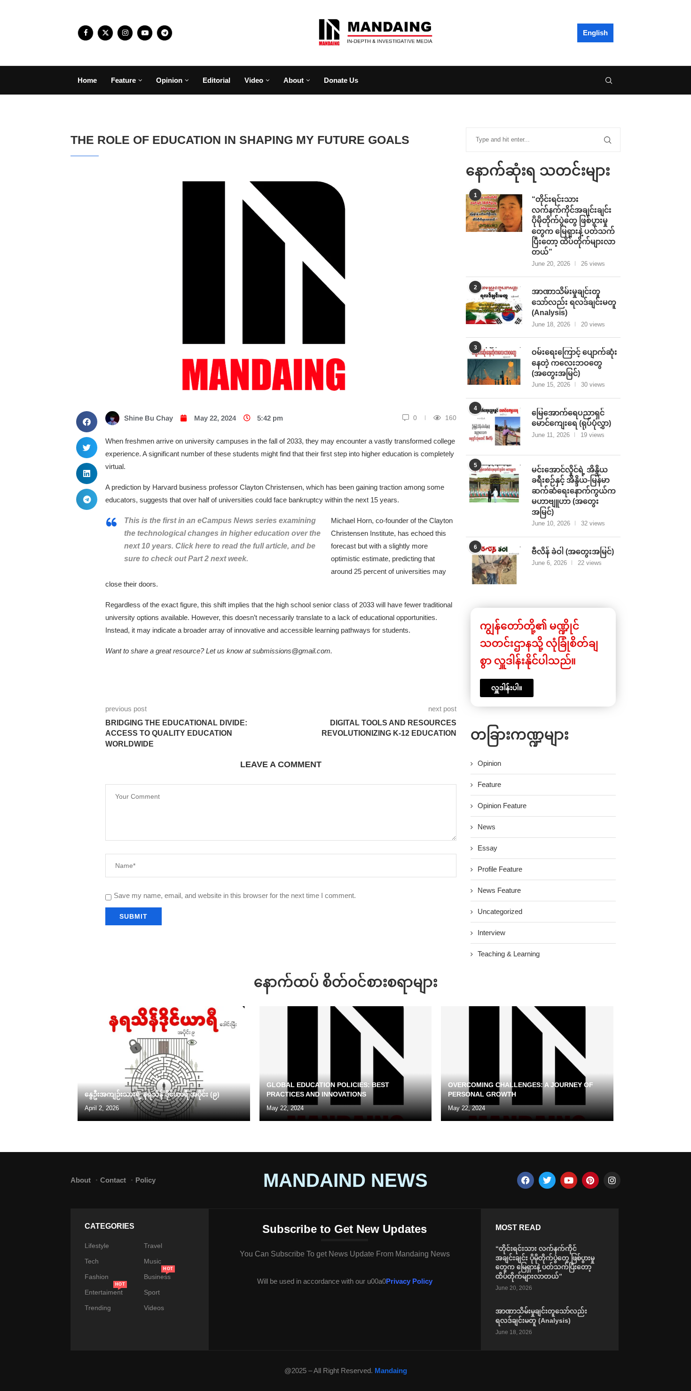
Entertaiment (104, 1292)
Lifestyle (97, 1245)
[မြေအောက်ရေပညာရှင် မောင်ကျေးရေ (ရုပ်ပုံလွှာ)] (494, 426)
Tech (92, 1261)
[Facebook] (86, 33)
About (293, 80)
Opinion (169, 80)
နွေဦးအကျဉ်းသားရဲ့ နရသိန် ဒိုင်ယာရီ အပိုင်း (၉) (152, 1094)
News (486, 827)
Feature (123, 80)
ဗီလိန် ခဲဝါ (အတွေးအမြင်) (573, 552)
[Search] (608, 81)
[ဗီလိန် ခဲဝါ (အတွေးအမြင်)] (494, 565)
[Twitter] (105, 33)
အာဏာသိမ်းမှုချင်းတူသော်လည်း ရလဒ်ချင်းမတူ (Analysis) (574, 302)
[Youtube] (145, 33)
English (595, 33)
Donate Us (341, 80)
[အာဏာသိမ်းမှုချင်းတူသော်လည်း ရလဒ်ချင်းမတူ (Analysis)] (494, 305)
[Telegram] (165, 33)
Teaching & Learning (509, 954)
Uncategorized (500, 911)
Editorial (216, 80)
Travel (153, 1245)
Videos (154, 1307)
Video (253, 80)
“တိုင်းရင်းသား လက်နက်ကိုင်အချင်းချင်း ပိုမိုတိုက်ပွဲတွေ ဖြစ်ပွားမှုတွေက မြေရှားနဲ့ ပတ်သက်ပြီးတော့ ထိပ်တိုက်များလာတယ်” (573, 225)
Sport (152, 1292)
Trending (98, 1307)
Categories (109, 1226)
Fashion (97, 1276)
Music (152, 1261)
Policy (145, 1180)
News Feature (499, 890)
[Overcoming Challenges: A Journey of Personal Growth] (527, 1063)
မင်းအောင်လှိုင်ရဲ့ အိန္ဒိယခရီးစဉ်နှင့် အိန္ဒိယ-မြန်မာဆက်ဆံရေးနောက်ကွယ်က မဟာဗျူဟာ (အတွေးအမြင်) (574, 491)
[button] (86, 421)
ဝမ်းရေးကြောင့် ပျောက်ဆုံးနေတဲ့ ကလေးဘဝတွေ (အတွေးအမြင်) (574, 362)
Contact (113, 1180)
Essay (487, 848)
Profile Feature (500, 869)
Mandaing (391, 1371)
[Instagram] (125, 33)
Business (157, 1276)
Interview (491, 933)
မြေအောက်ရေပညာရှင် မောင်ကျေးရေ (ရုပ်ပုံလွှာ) (571, 418)
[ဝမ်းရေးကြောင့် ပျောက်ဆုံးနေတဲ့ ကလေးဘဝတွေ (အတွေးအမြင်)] (494, 366)
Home (87, 80)
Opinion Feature (502, 806)
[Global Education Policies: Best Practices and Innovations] (345, 1063)
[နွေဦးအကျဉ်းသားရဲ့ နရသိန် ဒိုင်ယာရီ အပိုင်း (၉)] (164, 1063)
